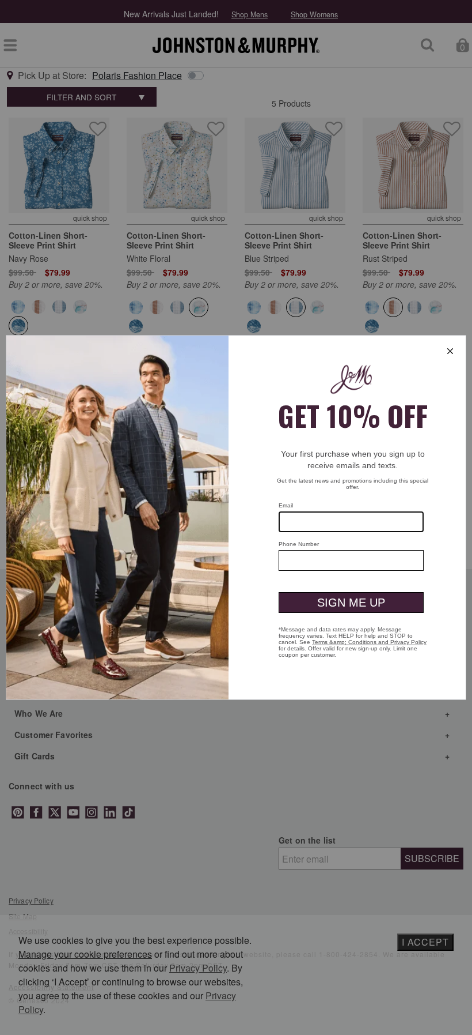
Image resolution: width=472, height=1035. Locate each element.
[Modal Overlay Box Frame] (236, 517)
